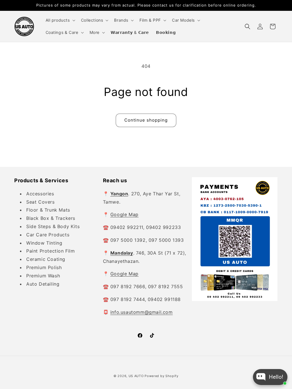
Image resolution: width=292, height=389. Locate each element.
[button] (60, 20)
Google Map (124, 214)
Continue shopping (146, 120)
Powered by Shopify (162, 376)
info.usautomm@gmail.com (141, 312)
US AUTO (136, 376)
